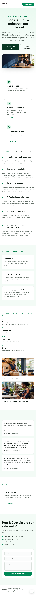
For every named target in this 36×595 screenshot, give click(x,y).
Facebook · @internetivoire (11, 542)
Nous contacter (28, 4)
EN (31, 591)
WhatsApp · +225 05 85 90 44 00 (13, 536)
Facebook (24, 590)
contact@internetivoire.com (11, 539)
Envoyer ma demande (18, 573)
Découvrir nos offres (10, 47)
